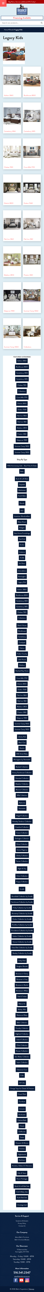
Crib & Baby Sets (22, 1192)
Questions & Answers (22, 1221)
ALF (22, 510)
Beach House (22, 625)
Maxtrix (22, 748)
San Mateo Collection (22, 1056)
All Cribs (22, 1083)
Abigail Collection (22, 815)
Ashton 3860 (22, 360)
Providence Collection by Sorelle (22, 930)
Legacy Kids (22, 582)
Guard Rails (22, 1094)
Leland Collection (22, 1039)
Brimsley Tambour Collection (22, 821)
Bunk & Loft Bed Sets (22, 1186)
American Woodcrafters (22, 516)
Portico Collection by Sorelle (21, 919)
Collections (22, 391)
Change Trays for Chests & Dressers (22, 1088)
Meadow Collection (21, 784)
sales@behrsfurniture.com (22, 1276)
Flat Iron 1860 (22, 415)
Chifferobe (22, 1131)
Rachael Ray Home (22, 671)
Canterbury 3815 (22, 379)
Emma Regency (22, 850)
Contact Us (22, 1226)
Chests (22, 1126)
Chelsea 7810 (21, 385)
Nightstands (22, 1154)
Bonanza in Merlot (22, 985)
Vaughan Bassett (22, 966)
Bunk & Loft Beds (22, 479)
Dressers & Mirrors (22, 1143)
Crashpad (22, 642)
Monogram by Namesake (22, 759)
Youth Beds (22, 496)
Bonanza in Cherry (22, 973)
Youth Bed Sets (22, 1197)
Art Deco (22, 563)
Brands (11, 30)
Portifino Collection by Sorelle (22, 925)
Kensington (22, 576)
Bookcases (22, 1114)
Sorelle (22, 889)
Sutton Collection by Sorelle (22, 936)
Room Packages (22, 1179)
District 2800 (22, 403)
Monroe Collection (22, 789)
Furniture (22, 1101)
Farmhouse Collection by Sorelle (22, 902)
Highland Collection (22, 1034)
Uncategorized (22, 1205)
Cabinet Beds (22, 1120)
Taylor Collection (22, 1062)
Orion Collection (22, 876)
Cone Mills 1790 (21, 397)
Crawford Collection (22, 827)
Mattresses (22, 490)
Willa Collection (22, 795)
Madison (22, 665)
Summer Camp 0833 (22, 452)
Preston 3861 (21, 434)
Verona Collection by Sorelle (21, 942)
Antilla (22, 557)
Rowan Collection (22, 1051)
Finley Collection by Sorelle (22, 908)
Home (6, 30)
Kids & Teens (22, 1173)
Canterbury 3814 (22, 373)
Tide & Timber (22, 996)
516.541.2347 (22, 1272)
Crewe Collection (22, 833)
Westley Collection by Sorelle (22, 953)
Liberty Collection (22, 855)
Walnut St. (22, 1004)
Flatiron (22, 648)
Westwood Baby (22, 1015)
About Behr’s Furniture (22, 1237)
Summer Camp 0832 (22, 446)
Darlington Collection (22, 838)
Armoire (22, 1109)
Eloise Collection (21, 844)
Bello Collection (22, 1022)
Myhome (22, 802)
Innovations (22, 571)
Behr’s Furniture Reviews (22, 1240)
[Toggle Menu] (3, 3)
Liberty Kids (22, 737)
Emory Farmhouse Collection (22, 772)
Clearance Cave (22, 1069)
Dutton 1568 (22, 409)
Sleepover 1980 (22, 440)
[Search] (41, 23)
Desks (22, 1137)
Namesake (21, 808)
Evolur (22, 544)
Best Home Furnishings (22, 533)
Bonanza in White (22, 990)
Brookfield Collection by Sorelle (22, 896)
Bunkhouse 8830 (22, 367)
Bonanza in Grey (22, 979)
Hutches (22, 1148)
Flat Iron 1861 (22, 422)
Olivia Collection (21, 1045)
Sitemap (31, 1289)
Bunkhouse (22, 631)
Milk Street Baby (22, 754)
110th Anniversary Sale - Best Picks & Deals (22, 465)
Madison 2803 (22, 428)
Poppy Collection (22, 881)
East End (22, 539)
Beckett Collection (22, 767)
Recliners (22, 1160)
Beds (22, 471)
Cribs (22, 1075)
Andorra (22, 552)
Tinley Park (22, 960)
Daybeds (22, 484)
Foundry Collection (22, 1028)
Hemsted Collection (22, 778)
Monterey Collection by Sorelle (22, 913)
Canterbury (22, 636)
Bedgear (22, 527)
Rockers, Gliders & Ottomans (22, 1165)
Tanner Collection (22, 861)
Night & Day (22, 868)
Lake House (22, 659)
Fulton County (22, 654)
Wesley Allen (22, 1009)
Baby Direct (22, 522)
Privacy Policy (22, 1223)
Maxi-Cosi (22, 742)
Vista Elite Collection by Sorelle (22, 947)
